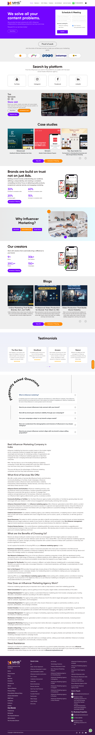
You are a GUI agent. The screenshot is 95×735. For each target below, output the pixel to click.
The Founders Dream (13, 720)
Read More (12, 31)
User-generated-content (79, 27)
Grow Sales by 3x (26, 229)
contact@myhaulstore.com (81, 715)
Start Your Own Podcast (36, 689)
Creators (51, 3)
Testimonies (33, 696)
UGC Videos (44, 3)
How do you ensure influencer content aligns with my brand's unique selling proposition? (43, 432)
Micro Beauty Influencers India (79, 676)
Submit (62, 31)
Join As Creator (67, 3)
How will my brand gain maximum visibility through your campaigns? (41, 413)
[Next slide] (12, 99)
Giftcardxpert (11, 718)
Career (10, 705)
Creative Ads (33, 691)
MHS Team (10, 698)
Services (36, 3)
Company (10, 700)
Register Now (13, 114)
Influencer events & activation (38, 674)
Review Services (34, 686)
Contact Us (11, 683)
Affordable (16, 229)
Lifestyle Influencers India (78, 674)
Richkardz (10, 713)
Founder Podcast (35, 694)
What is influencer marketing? (29, 395)
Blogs (9, 676)
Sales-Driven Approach (36, 666)
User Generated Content (36, 671)
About (9, 686)
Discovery (33, 703)
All (31, 664)
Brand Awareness (35, 684)
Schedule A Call (24, 110)
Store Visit (33, 681)
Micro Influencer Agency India (79, 683)
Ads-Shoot (61, 27)
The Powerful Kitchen (13, 715)
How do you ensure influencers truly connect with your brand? (39, 407)
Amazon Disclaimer (13, 695)
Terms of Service (12, 688)
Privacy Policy (11, 690)
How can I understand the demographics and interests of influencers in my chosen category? (46, 424)
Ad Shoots (53, 661)
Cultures (10, 703)
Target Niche (37, 229)
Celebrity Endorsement (36, 679)
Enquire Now (93, 364)
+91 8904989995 (78, 3)
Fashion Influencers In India (58, 666)
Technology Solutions (56, 664)
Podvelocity (11, 710)
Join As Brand (58, 3)
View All (38, 161)
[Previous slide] (9, 99)
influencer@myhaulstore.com (54, 650)
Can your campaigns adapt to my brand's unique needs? (38, 418)
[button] (80, 158)
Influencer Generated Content (38, 669)
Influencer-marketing (63, 25)
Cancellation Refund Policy (15, 693)
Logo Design (33, 701)
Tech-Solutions (77, 25)
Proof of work (47, 44)
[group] (21, 300)
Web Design (33, 698)
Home (31, 3)
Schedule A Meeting (53, 161)
